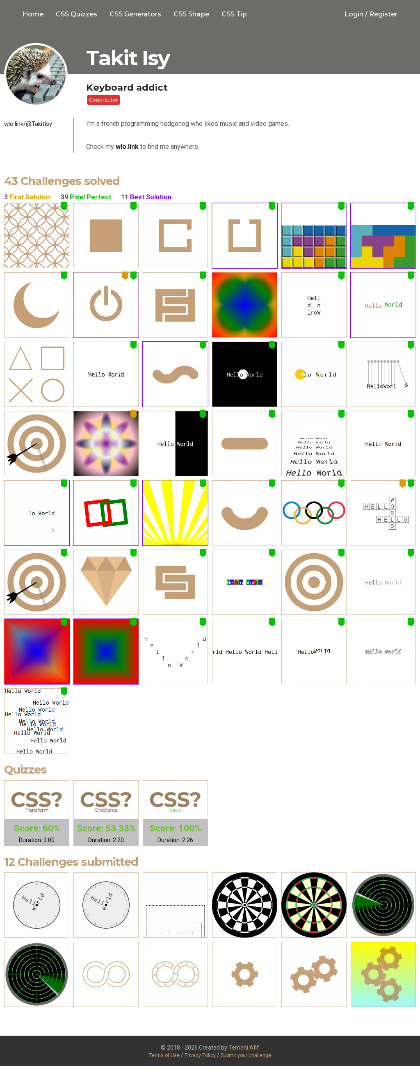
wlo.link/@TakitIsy (28, 124)
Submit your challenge (246, 1055)
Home (33, 14)
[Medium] (36, 235)
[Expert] (244, 305)
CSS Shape (191, 14)
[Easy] (106, 235)
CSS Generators (135, 14)
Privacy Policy (201, 1055)
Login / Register (371, 14)
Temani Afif (243, 1047)
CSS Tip (234, 14)
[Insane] (383, 374)
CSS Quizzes (76, 14)
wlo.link (127, 147)
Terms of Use (164, 1055)
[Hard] (175, 235)
